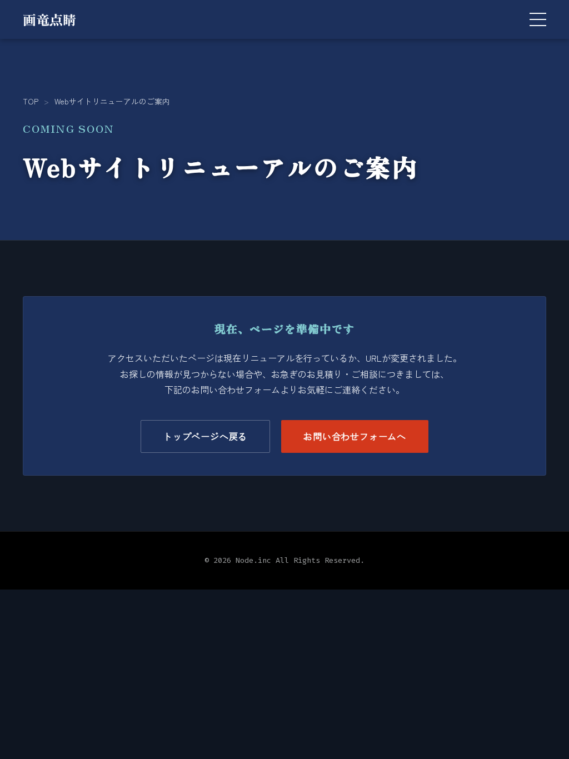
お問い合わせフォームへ (354, 436)
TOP (30, 101)
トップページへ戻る (205, 436)
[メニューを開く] (538, 19)
